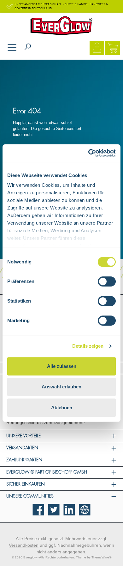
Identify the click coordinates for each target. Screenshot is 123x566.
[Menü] (12, 48)
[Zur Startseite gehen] (61, 26)
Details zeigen (87, 346)
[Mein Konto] (97, 48)
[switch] (107, 281)
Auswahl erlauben (61, 386)
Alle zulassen (61, 366)
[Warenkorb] (112, 48)
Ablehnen (61, 407)
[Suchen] (27, 47)
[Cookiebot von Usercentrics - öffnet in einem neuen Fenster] (88, 153)
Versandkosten (23, 545)
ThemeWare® (101, 557)
